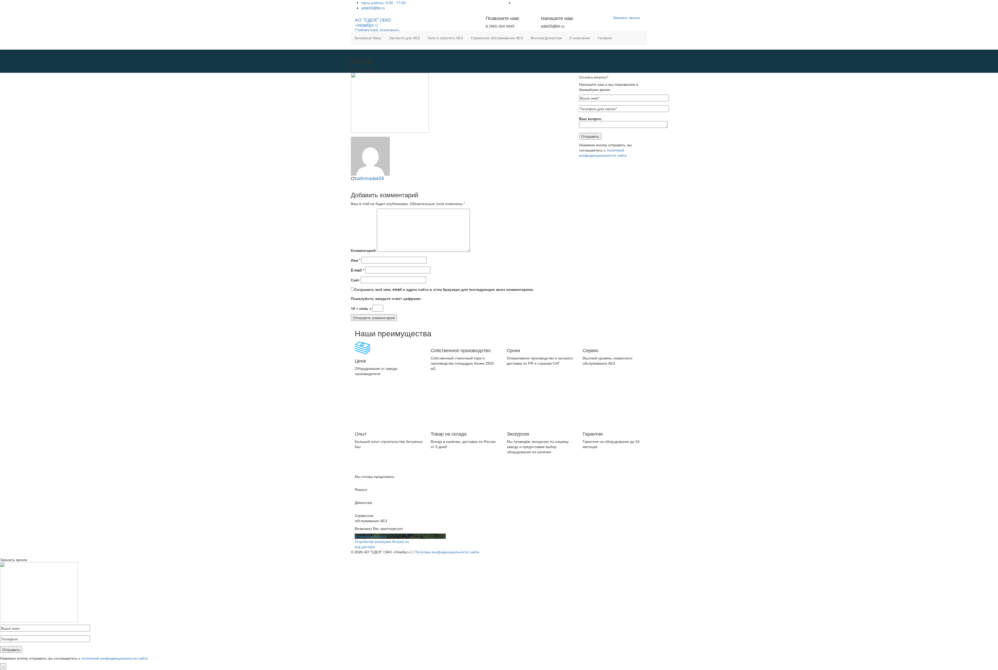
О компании (579, 37)
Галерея (605, 37)
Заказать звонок (626, 17)
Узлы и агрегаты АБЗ (445, 37)
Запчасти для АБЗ (404, 37)
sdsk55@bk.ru (373, 7)
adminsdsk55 (370, 178)
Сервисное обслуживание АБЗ (497, 37)
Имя (355, 260)
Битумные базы (368, 37)
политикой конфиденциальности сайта (603, 152)
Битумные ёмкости (371, 536)
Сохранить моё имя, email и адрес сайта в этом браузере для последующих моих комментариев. (444, 289)
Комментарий (363, 250)
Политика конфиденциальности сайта (447, 551)
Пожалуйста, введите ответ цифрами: (386, 298)
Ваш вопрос (590, 118)
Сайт (355, 280)
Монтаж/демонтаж (546, 37)
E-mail (357, 270)
